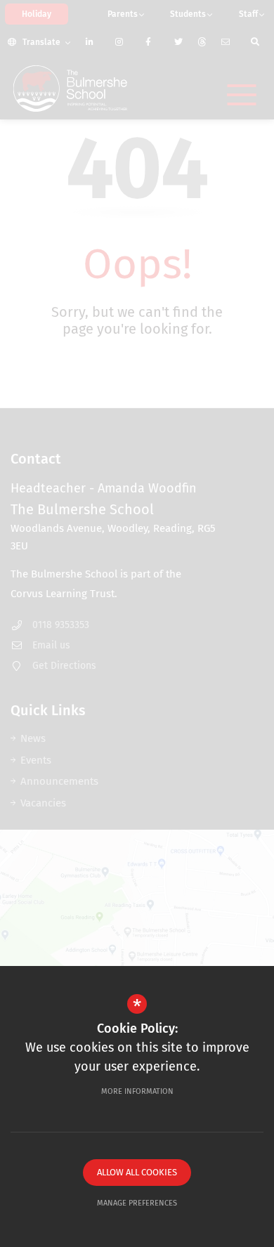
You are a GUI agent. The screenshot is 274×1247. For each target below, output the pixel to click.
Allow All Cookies (137, 1172)
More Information (137, 1091)
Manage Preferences (137, 1203)
